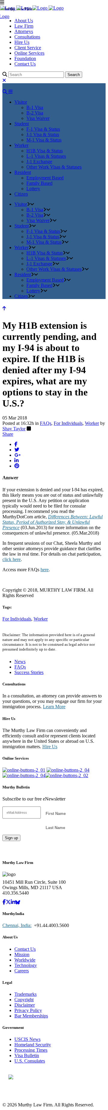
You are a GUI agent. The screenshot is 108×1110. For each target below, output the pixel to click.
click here (11, 559)
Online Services (29, 53)
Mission (21, 954)
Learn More (54, 706)
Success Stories (29, 672)
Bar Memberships (31, 1015)
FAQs (45, 423)
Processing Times (30, 1050)
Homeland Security (32, 1044)
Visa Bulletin (26, 1055)
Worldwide (24, 959)
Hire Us (21, 42)
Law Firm (23, 26)
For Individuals (68, 423)
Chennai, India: (17, 925)
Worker (92, 423)
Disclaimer (24, 1005)
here (44, 569)
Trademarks (25, 994)
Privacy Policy (28, 1010)
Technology (25, 965)
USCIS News (27, 1039)
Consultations (27, 36)
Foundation (25, 58)
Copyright (24, 999)
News (20, 661)
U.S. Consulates (29, 1060)
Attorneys (23, 31)
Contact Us (25, 63)
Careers (21, 970)
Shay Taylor (14, 428)
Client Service (27, 47)
